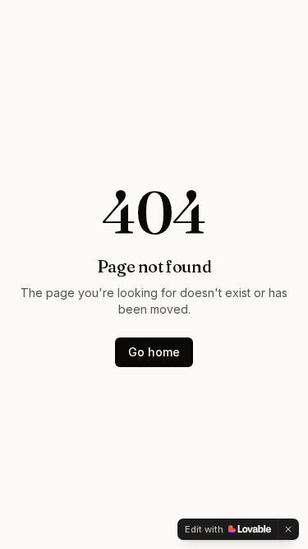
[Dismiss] (288, 529)
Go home (154, 352)
